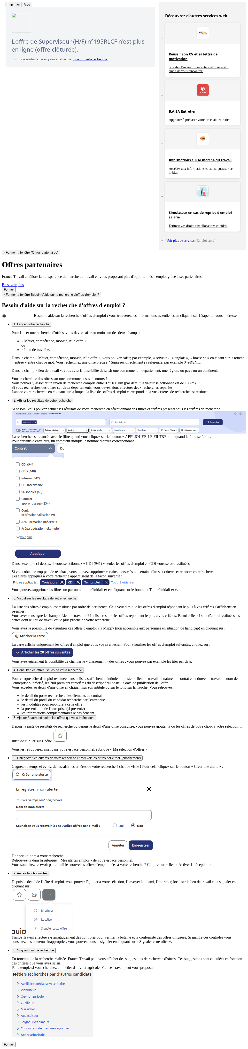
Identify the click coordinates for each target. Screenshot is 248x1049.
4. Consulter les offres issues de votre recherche (48, 670)
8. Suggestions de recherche (34, 950)
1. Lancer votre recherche (31, 324)
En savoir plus (13, 285)
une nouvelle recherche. (90, 59)
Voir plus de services (180, 240)
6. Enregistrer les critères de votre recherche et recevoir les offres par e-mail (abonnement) (77, 758)
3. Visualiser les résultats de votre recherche (45, 598)
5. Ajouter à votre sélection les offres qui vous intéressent (54, 718)
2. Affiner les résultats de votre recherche (42, 400)
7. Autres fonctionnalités (30, 873)
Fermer (9, 289)
